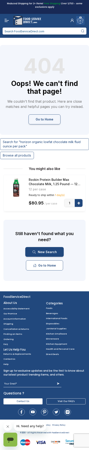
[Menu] (5, 20)
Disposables (52, 323)
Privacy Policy (58, 425)
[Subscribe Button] (58, 384)
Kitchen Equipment (56, 344)
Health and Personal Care (60, 349)
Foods (49, 308)
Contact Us (9, 359)
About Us (10, 303)
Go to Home (44, 119)
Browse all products (17, 155)
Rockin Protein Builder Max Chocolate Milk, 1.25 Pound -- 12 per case (53, 182)
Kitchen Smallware (56, 333)
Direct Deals (52, 354)
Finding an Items (12, 334)
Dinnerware (52, 338)
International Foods (56, 318)
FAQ (5, 344)
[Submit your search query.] (82, 31)
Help (5, 364)
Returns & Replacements (17, 354)
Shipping (8, 323)
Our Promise (10, 313)
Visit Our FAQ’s (66, 401)
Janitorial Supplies (56, 328)
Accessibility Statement (16, 308)
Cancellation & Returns (16, 329)
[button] (72, 20)
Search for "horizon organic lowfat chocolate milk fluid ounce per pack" (42, 144)
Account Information (14, 318)
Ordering (8, 339)
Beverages (52, 313)
